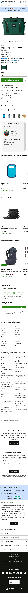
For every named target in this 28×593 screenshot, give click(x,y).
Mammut (17, 334)
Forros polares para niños (6, 412)
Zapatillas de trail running (5, 394)
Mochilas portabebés (6, 407)
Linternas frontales (6, 380)
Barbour (3, 345)
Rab (2, 330)
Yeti (2, 45)
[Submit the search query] (26, 6)
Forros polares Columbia (18, 372)
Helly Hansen (4, 343)
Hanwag (17, 341)
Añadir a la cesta (12, 80)
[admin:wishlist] (25, 80)
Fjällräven (17, 326)
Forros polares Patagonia (18, 360)
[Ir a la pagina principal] (2, 420)
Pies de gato (4, 399)
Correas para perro (20, 395)
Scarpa (17, 330)
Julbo (16, 336)
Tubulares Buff (19, 403)
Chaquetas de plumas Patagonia (21, 410)
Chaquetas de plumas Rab (21, 390)
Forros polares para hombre (6, 372)
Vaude (16, 332)
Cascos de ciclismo (6, 405)
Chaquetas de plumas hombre (7, 366)
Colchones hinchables (7, 377)
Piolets (3, 388)
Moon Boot (4, 341)
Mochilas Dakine (19, 381)
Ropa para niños (5, 409)
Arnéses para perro (20, 393)
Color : (9, 62)
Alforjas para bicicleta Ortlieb (20, 398)
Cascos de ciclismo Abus (20, 406)
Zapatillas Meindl (19, 379)
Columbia (17, 328)
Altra (2, 336)
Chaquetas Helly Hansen (19, 368)
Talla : (3, 72)
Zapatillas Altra (19, 401)
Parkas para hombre (6, 369)
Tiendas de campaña (7, 375)
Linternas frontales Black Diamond (20, 376)
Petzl (16, 345)
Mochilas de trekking (6, 386)
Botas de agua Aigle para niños (20, 357)
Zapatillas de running (6, 397)
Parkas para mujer (6, 360)
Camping (6, 420)
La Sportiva (4, 332)
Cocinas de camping (13, 420)
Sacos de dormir (5, 382)
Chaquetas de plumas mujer (7, 357)
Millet (2, 339)
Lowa (2, 334)
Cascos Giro (18, 387)
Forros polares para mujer (6, 363)
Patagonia (4, 326)
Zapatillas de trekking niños (6, 402)
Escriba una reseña (6, 52)
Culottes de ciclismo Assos (20, 384)
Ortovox (3, 328)
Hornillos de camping (7, 384)
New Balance (18, 339)
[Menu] (1, 5)
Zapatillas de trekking (6, 391)
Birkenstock (18, 343)
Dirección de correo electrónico (14, 464)
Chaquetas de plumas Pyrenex (21, 364)
